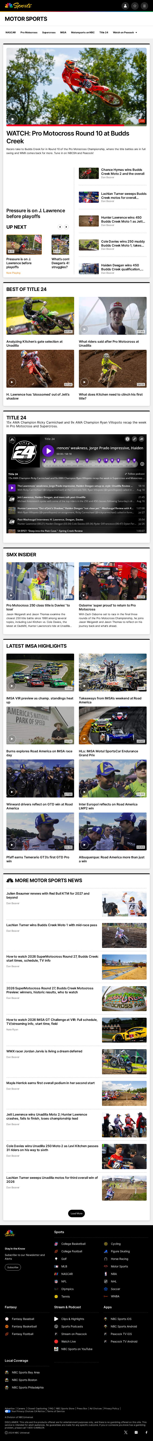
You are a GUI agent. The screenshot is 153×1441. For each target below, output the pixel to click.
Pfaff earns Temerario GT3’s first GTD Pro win (37, 859)
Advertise (10, 1408)
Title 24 (103, 32)
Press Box (82, 1408)
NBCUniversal (26, 1417)
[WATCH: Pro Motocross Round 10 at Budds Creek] (76, 87)
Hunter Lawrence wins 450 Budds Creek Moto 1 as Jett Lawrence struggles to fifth (122, 219)
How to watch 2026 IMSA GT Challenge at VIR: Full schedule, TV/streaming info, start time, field (52, 1022)
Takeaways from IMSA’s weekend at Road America (110, 700)
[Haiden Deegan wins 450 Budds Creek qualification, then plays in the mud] (89, 268)
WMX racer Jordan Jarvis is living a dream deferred (44, 1051)
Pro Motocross (29, 32)
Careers (21, 1408)
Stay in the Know (15, 1248)
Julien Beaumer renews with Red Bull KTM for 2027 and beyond (47, 895)
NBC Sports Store (65, 1408)
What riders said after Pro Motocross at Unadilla (109, 343)
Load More (76, 1213)
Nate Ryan (12, 1029)
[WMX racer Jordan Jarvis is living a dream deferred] (124, 1061)
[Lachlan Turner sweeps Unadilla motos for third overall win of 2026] (124, 1188)
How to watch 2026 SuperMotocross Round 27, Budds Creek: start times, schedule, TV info (52, 958)
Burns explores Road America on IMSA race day (39, 753)
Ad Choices (96, 1408)
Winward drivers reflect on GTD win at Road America (39, 806)
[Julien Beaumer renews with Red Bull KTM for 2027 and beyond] (124, 903)
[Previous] (60, 227)
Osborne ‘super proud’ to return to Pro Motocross (107, 607)
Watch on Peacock (123, 32)
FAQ (51, 1408)
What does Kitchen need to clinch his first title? (111, 396)
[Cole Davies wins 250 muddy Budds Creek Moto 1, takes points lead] (89, 245)
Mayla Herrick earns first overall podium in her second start (50, 1083)
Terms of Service (56, 1411)
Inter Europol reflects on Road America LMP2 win (108, 806)
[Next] (66, 227)
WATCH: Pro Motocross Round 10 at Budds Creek (67, 137)
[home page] (18, 6)
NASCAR (11, 32)
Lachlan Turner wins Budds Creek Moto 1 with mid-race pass (51, 925)
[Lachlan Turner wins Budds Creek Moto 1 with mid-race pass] (124, 935)
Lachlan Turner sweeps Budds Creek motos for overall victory (124, 196)
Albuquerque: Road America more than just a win (111, 859)
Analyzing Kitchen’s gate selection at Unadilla (34, 343)
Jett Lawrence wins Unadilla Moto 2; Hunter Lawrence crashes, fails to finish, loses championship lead (46, 1116)
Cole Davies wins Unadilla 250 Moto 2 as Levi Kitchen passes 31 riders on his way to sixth (52, 1148)
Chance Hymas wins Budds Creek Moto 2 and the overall (122, 172)
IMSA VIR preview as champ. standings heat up (39, 700)
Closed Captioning (37, 1408)
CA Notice (39, 1411)
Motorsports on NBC (83, 32)
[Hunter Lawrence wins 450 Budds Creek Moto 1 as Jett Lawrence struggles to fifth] (89, 221)
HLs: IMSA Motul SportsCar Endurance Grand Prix (108, 753)
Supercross (49, 32)
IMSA (63, 32)
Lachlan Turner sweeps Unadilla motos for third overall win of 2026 (52, 1180)
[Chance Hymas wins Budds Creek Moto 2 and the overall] (89, 173)
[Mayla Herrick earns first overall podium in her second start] (124, 1093)
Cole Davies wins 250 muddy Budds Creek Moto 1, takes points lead (123, 243)
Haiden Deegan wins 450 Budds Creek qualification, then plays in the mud (121, 267)
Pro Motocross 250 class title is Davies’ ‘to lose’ (38, 607)
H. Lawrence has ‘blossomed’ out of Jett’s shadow (38, 396)
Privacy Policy (111, 1408)
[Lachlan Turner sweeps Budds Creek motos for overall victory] (89, 197)
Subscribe (12, 1267)
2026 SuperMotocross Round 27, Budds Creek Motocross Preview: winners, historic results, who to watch (49, 990)
